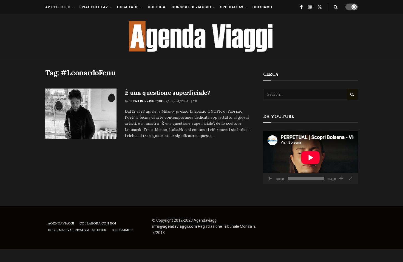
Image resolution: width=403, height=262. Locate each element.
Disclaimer (122, 230)
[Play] (270, 178)
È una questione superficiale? (167, 92)
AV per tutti (57, 6)
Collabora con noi (98, 223)
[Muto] (341, 178)
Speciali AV (231, 6)
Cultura (157, 6)
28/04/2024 (178, 101)
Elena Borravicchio (146, 101)
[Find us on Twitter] (319, 7)
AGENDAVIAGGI (61, 223)
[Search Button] (336, 7)
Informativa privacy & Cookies (77, 230)
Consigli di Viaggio (191, 6)
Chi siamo (262, 6)
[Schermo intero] (350, 178)
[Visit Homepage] (201, 37)
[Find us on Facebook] (301, 7)
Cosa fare (128, 6)
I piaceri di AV (94, 6)
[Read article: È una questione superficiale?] (81, 114)
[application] (310, 157)
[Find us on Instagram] (310, 7)
